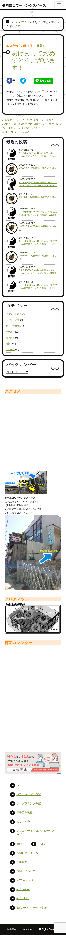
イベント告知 (12, 314)
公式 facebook (25, 880)
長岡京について (25, 871)
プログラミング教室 (28, 803)
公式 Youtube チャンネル (31, 907)
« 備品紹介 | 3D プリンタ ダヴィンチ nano (27, 120)
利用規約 (21, 862)
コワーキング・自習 (28, 794)
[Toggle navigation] (59, 4)
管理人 (20, 843)
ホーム (14, 22)
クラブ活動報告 (13, 326)
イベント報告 (12, 320)
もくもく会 (23, 821)
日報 (39, 45)
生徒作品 (10, 349)
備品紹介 (10, 332)
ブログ (25, 22)
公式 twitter (23, 889)
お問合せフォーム (27, 852)
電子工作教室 (24, 812)
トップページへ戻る (17, 132)
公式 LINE (22, 898)
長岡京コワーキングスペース (24, 5)
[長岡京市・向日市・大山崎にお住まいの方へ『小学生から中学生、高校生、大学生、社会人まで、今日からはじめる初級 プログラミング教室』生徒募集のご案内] (33, 763)
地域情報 (10, 337)
